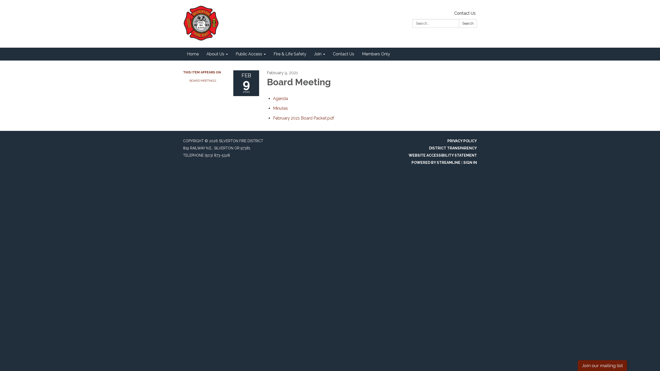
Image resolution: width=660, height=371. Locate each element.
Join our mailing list (602, 365)
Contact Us (465, 13)
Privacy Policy (462, 141)
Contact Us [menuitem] (343, 54)
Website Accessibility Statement (443, 155)
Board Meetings (202, 80)
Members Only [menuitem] (376, 54)
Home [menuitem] (193, 54)
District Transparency (453, 148)
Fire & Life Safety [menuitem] (290, 54)
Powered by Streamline (435, 163)
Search (468, 23)
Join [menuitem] (317, 54)
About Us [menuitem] (215, 54)
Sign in (470, 163)
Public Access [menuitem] (249, 54)
